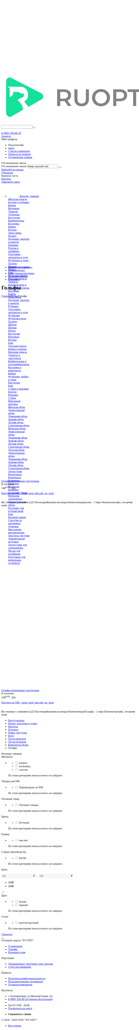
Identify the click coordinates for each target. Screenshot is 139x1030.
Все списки (14, 1025)
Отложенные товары (20, 157)
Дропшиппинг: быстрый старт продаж (30, 963)
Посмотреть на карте (20, 1008)
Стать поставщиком (19, 966)
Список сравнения (19, 151)
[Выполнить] (60, 167)
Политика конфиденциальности (26, 978)
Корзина (6, 178)
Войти (5, 169)
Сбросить (6, 934)
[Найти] (34, 127)
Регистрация (16, 169)
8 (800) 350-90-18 (11, 133)
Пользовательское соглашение (25, 981)
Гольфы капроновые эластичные (20, 481)
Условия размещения (20, 984)
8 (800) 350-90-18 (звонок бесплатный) (30, 999)
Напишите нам (16, 952)
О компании (15, 946)
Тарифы (12, 949)
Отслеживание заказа (13, 166)
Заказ (11, 148)
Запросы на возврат (19, 154)
